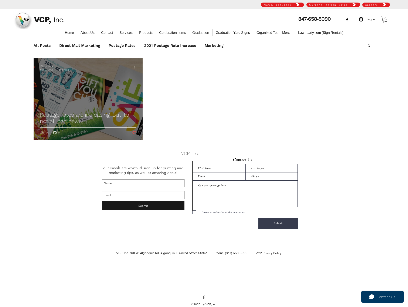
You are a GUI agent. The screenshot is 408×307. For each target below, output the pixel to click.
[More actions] (135, 67)
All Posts (42, 45)
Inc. (59, 20)
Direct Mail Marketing (79, 45)
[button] (384, 19)
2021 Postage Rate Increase (170, 45)
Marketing (214, 45)
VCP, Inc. (190, 153)
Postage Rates (122, 45)
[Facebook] (347, 19)
